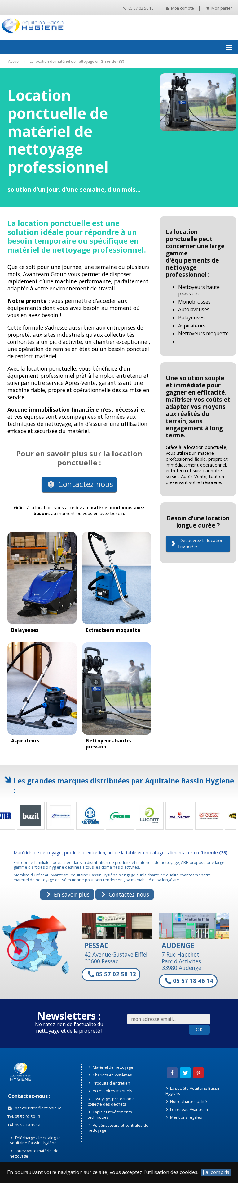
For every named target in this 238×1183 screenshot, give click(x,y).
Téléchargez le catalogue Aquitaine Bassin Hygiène (35, 1140)
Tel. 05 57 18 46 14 (23, 1125)
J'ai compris (216, 1172)
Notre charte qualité (188, 1101)
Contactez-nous (84, 484)
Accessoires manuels (112, 1091)
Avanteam (60, 875)
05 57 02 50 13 (140, 8)
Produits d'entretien (111, 1083)
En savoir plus (71, 894)
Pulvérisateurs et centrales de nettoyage (118, 1127)
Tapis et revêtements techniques (110, 1114)
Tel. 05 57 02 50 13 (23, 1116)
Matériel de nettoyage (112, 1067)
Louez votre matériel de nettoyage (34, 1153)
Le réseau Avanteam (188, 1109)
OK (199, 1029)
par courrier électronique (37, 1108)
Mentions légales (185, 1117)
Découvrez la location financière (200, 543)
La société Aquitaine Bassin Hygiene (193, 1090)
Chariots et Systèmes (112, 1075)
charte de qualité (163, 875)
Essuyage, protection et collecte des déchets (112, 1101)
